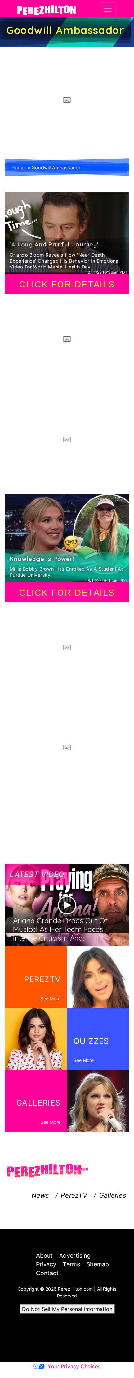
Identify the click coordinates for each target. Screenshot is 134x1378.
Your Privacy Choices (74, 1366)
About (44, 1255)
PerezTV (74, 1195)
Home (18, 167)
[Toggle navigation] (108, 8)
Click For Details (67, 284)
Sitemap (98, 1264)
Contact (47, 1273)
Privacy (46, 1264)
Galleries (112, 1195)
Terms (71, 1264)
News (40, 1195)
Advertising (75, 1255)
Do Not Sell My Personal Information (67, 1309)
